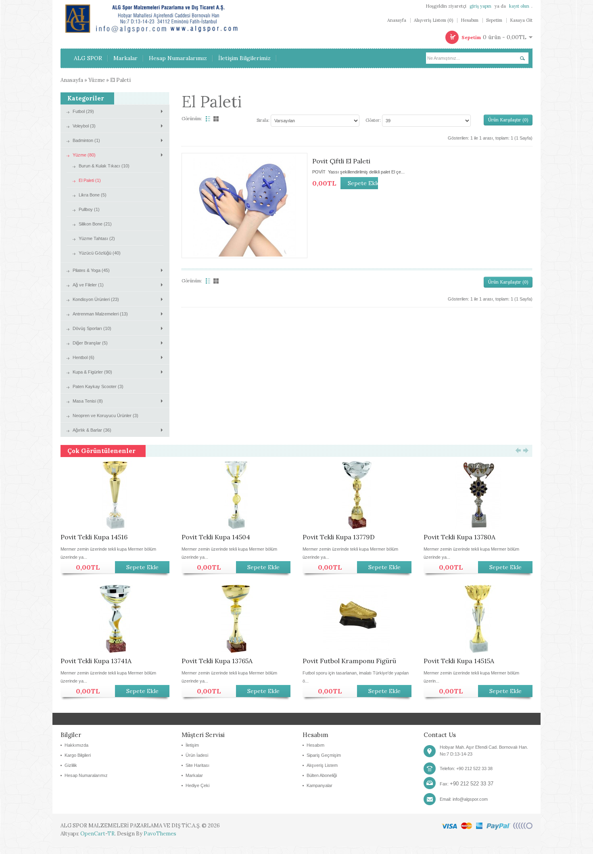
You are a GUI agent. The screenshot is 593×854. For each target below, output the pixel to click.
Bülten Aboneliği (322, 775)
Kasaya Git (521, 20)
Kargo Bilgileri (78, 755)
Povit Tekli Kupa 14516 (94, 537)
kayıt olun (519, 6)
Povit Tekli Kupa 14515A (459, 661)
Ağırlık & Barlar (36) (92, 430)
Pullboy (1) (89, 209)
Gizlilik (71, 765)
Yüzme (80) (84, 154)
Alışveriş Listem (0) (433, 20)
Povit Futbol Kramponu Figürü (349, 661)
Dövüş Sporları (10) (92, 328)
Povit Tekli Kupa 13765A (217, 661)
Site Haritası (197, 765)
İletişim (192, 745)
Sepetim (494, 20)
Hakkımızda (76, 745)
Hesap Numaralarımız (86, 775)
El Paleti (120, 80)
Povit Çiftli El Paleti (341, 161)
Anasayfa (396, 20)
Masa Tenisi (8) (88, 401)
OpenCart (92, 833)
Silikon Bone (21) (95, 223)
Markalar (194, 775)
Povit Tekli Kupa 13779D (339, 537)
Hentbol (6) (83, 357)
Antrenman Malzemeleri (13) (100, 313)
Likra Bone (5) (92, 194)
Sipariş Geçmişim (324, 755)
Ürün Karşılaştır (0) (508, 120)
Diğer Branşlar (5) (90, 342)
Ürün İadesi (197, 755)
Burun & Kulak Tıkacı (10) (104, 165)
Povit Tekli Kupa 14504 (216, 537)
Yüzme (96, 80)
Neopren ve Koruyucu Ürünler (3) (105, 415)
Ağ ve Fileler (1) (88, 284)
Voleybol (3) (84, 125)
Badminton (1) (86, 140)
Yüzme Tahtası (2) (97, 238)
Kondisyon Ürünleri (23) (96, 299)
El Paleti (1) (90, 180)
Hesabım (469, 20)
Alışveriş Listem (322, 765)
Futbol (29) (83, 111)
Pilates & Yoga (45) (91, 270)
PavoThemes (160, 833)
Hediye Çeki (197, 785)
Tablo (216, 118)
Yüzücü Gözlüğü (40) (100, 253)
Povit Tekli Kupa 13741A (96, 661)
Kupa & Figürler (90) (92, 372)
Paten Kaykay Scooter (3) (98, 386)
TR (111, 833)
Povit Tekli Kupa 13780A (459, 537)
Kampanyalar (319, 785)
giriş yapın (480, 6)
